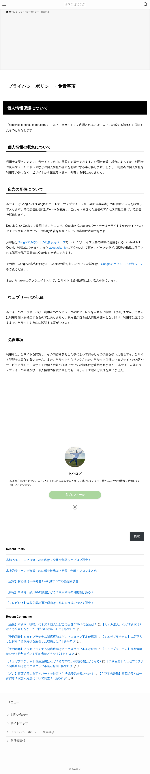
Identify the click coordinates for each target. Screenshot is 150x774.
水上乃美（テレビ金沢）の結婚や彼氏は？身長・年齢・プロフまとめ (51, 570)
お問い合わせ (19, 714)
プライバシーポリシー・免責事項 (32, 732)
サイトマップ (19, 723)
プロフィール (76, 494)
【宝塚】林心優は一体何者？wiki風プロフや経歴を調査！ (43, 581)
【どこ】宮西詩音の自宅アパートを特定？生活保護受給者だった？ (50, 673)
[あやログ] (75, 4)
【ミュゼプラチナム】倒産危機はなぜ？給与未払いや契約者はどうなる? (53, 661)
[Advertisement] (75, 41)
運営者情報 (17, 740)
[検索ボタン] (145, 4)
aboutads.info (58, 247)
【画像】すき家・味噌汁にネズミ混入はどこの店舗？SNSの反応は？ (51, 624)
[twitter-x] (75, 507)
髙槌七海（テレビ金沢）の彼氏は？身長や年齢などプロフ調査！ (48, 559)
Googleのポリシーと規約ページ (122, 263)
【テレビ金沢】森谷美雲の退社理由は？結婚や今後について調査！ (50, 602)
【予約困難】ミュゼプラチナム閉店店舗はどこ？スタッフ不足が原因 (51, 636)
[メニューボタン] (4, 4)
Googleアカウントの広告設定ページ (41, 242)
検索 (137, 536)
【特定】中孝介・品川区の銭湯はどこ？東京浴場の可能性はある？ (50, 592)
